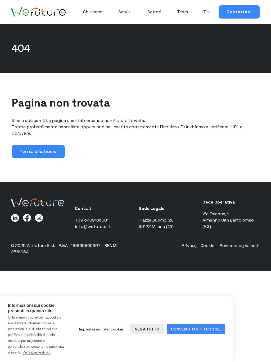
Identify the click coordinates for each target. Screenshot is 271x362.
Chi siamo (92, 12)
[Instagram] (39, 217)
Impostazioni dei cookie (101, 329)
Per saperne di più (36, 352)
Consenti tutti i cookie (196, 329)
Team (182, 12)
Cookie (207, 245)
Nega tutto (147, 329)
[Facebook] (27, 217)
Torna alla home (38, 151)
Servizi (125, 12)
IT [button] (204, 12)
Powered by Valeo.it (240, 245)
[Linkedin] (15, 217)
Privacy (190, 245)
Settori (154, 12)
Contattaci (239, 12)
